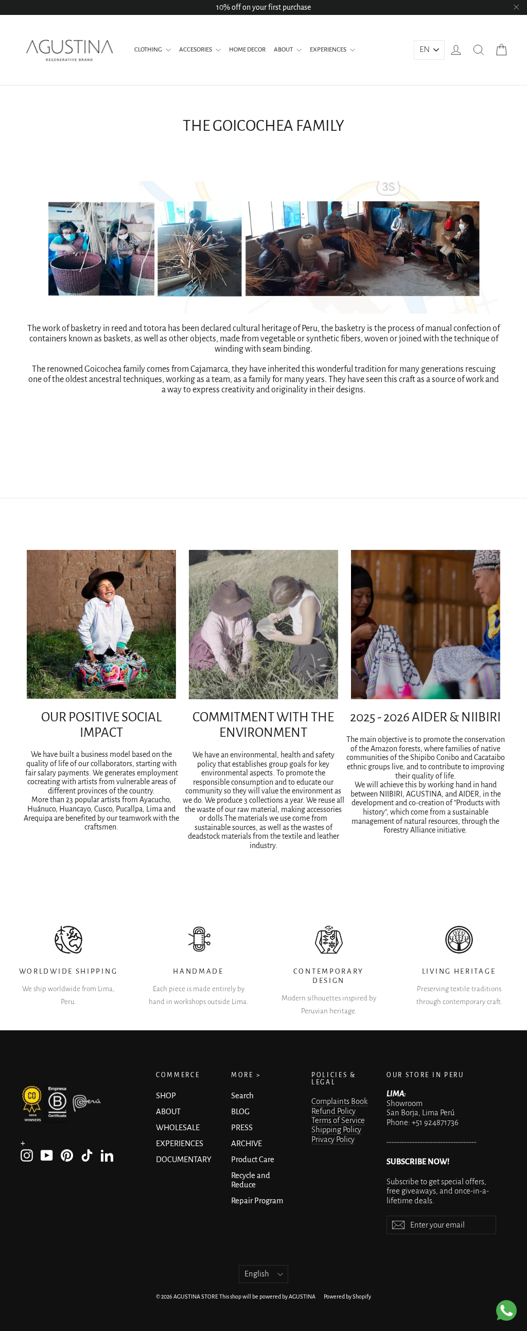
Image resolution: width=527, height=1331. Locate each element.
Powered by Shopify (347, 1296)
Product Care (252, 1159)
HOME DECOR (247, 49)
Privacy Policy (333, 1139)
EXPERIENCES (328, 49)
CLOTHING (148, 49)
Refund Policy (333, 1111)
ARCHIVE (246, 1143)
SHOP (166, 1096)
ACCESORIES (196, 49)
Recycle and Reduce (250, 1180)
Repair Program (257, 1201)
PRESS (242, 1127)
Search (242, 1096)
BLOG (240, 1112)
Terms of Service (338, 1120)
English (256, 1274)
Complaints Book (339, 1101)
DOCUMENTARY (184, 1159)
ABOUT (284, 49)
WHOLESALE (178, 1127)
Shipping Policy (336, 1130)
